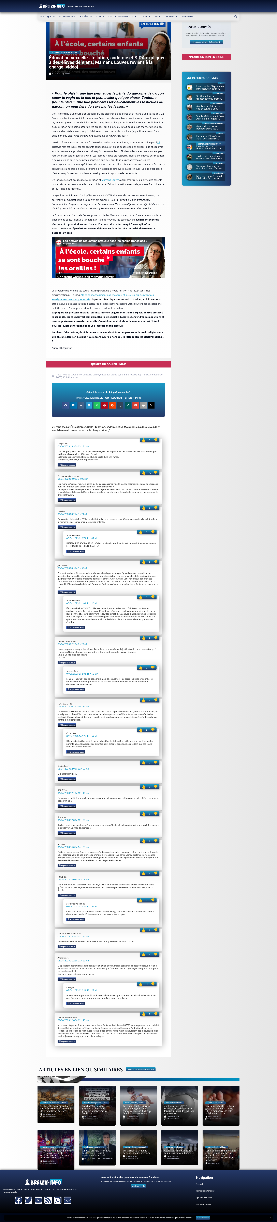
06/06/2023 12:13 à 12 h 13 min (73, 792)
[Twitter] (28, 1200)
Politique (46, 16)
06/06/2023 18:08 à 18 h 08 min (73, 879)
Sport (158, 16)
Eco (98, 16)
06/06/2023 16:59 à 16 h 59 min (82, 736)
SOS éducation (70, 377)
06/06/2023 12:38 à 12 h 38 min (73, 820)
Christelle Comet (91, 374)
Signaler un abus (68, 465)
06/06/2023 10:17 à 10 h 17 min (73, 706)
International (67, 16)
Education (65, 52)
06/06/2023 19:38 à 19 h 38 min (73, 936)
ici (158, 142)
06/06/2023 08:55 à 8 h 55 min (73, 568)
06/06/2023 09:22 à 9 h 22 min (73, 644)
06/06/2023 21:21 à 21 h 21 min (73, 960)
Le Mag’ (170, 16)
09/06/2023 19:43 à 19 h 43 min (73, 1020)
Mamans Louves (110, 180)
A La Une (56, 52)
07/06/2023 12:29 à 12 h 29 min (82, 990)
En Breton (187, 16)
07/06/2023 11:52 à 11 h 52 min (82, 906)
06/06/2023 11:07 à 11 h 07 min (82, 538)
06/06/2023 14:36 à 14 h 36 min (73, 847)
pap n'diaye (143, 374)
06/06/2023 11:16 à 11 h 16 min (82, 603)
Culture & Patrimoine (120, 16)
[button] (235, 16)
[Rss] (48, 1200)
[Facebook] (18, 1200)
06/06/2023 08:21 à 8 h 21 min (73, 514)
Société (84, 16)
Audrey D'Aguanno (72, 374)
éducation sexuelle (109, 374)
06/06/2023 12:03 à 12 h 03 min (73, 768)
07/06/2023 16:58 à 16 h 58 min (82, 673)
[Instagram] (57, 1200)
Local (144, 16)
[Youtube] (38, 1200)
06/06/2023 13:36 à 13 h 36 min (73, 446)
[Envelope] (67, 1200)
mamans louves (128, 374)
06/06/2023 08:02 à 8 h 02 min (73, 478)
